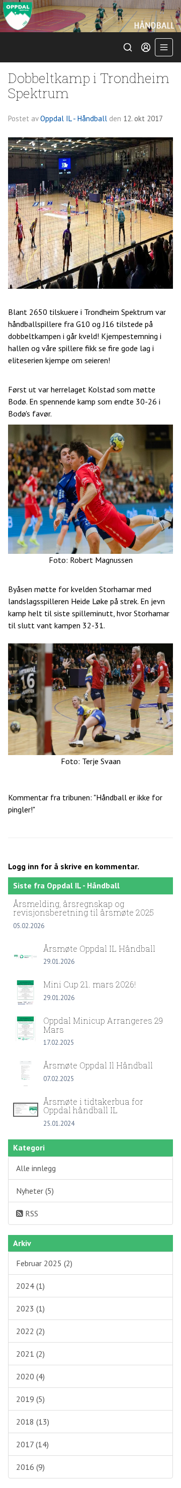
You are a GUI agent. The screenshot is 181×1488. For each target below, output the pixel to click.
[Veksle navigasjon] (164, 47)
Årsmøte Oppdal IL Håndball (99, 948)
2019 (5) (30, 1399)
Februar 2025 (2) (44, 1263)
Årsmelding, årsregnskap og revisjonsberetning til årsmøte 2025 (83, 908)
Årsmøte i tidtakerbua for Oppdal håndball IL (93, 1106)
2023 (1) (30, 1308)
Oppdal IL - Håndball (73, 118)
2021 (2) (30, 1354)
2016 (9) (30, 1467)
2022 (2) (30, 1331)
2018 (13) (32, 1422)
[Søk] (128, 47)
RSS (30, 1213)
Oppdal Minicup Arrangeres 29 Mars (103, 1025)
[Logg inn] (146, 47)
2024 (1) (30, 1286)
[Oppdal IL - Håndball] (90, 16)
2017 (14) (32, 1444)
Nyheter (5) (35, 1191)
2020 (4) (30, 1376)
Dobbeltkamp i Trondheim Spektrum (88, 85)
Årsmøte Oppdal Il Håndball (98, 1065)
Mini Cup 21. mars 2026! (89, 984)
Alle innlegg (36, 1168)
